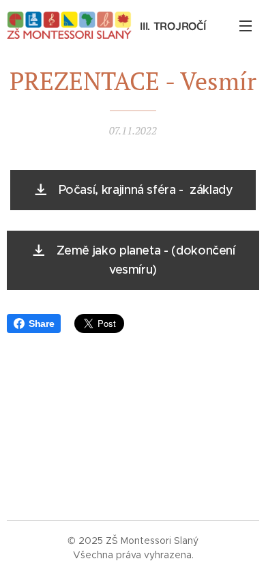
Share (41, 323)
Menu (245, 25)
